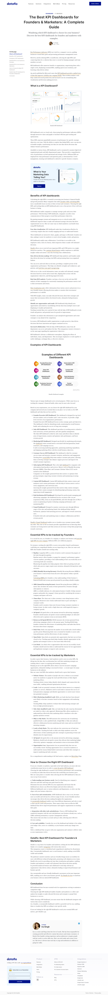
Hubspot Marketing (82, 971)
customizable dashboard (39, 801)
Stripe (78, 973)
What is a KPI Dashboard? (15, 54)
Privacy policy (98, 993)
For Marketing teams (59, 964)
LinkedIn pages (81, 984)
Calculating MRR (38, 578)
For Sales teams (58, 967)
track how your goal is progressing (48, 268)
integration (47, 847)
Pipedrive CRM (80, 966)
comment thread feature (53, 250)
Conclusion (12, 75)
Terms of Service (89, 993)
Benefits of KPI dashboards (16, 56)
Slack (38, 969)
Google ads (80, 978)
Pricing (64, 4)
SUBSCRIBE (19, 981)
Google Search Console (83, 982)
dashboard (39, 443)
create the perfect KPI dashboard (63, 768)
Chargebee (80, 975)
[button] (31, 3)
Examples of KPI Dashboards (16, 58)
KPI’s (55, 980)
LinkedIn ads (80, 980)
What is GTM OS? (58, 962)
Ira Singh (55, 43)
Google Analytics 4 (81, 962)
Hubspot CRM (80, 964)
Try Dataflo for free (66, 875)
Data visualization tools (37, 288)
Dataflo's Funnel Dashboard (38, 522)
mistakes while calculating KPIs (70, 202)
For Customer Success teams (61, 969)
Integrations (47, 4)
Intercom (79, 968)
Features (39, 962)
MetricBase (56, 4)
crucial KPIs (46, 457)
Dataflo (32, 248)
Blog (55, 977)
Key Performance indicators (38, 52)
